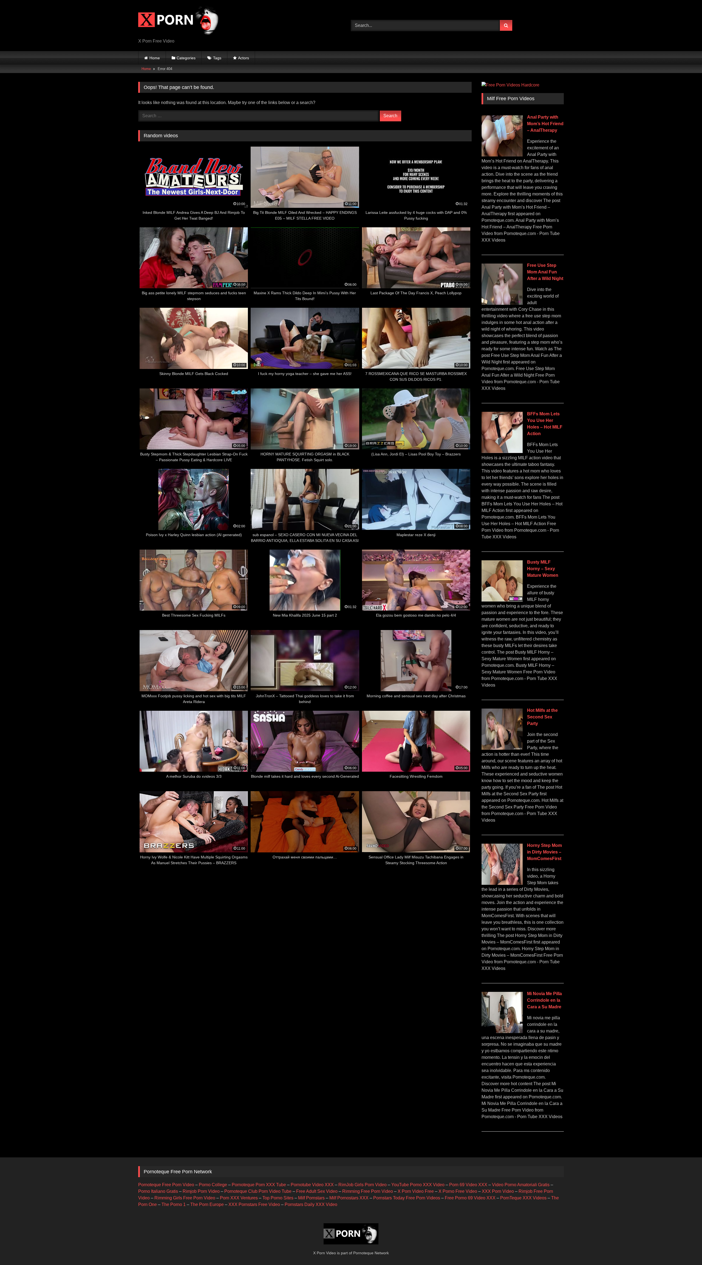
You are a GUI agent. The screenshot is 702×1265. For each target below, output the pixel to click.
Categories (186, 58)
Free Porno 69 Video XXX (470, 1198)
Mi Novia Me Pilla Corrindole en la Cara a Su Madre (544, 1000)
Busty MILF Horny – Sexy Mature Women (542, 569)
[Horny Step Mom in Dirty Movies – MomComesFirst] (502, 883)
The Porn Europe (207, 1204)
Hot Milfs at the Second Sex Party (542, 717)
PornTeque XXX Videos (523, 1198)
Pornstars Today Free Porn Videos (406, 1198)
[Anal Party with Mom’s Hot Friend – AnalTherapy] (502, 155)
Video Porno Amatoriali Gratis (521, 1184)
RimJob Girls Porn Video (362, 1184)
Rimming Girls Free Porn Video (184, 1198)
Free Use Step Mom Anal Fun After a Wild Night (545, 272)
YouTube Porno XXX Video (418, 1184)
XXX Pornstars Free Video (254, 1204)
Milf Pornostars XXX (349, 1198)
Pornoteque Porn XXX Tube (259, 1184)
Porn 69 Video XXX (468, 1184)
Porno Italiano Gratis (158, 1191)
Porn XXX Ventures (239, 1198)
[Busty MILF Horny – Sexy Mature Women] (502, 600)
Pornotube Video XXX (312, 1184)
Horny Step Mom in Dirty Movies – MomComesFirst (544, 852)
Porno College (213, 1184)
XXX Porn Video (498, 1191)
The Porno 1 (174, 1204)
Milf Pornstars (311, 1198)
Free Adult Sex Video (317, 1191)
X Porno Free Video (457, 1191)
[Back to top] (685, 1248)
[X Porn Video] (179, 21)
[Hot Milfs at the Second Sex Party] (502, 748)
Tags (217, 58)
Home (154, 58)
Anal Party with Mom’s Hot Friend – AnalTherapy (545, 124)
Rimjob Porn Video (201, 1191)
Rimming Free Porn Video (367, 1191)
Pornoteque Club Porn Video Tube (257, 1191)
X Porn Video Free (416, 1191)
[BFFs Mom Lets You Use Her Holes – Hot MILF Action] (502, 451)
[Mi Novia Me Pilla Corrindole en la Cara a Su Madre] (502, 1031)
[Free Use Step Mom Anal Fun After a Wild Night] (502, 303)
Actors (243, 58)
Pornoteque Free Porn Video (166, 1184)
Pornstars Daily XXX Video (311, 1204)
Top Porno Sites (277, 1198)
